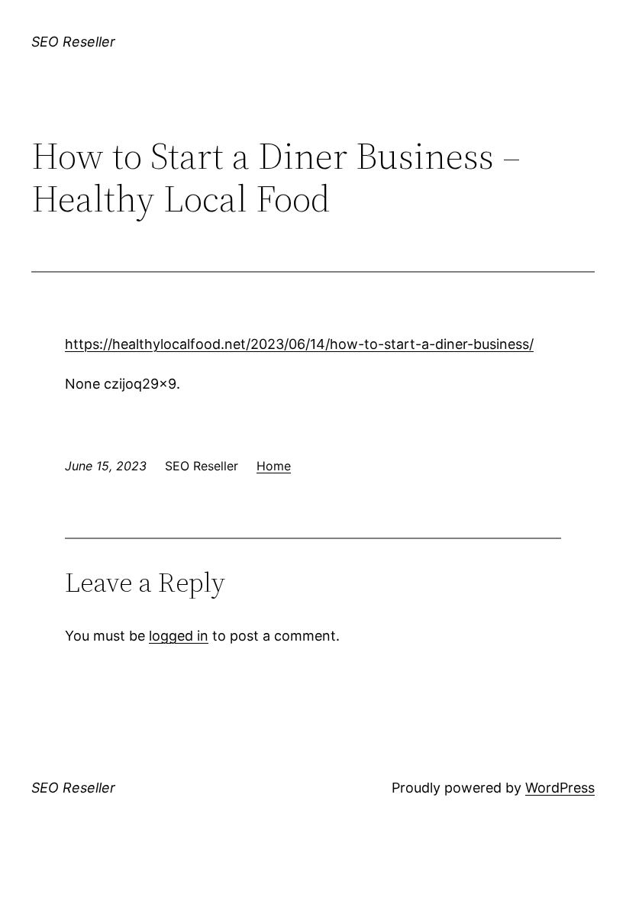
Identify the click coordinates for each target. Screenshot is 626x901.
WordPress (560, 788)
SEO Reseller (73, 42)
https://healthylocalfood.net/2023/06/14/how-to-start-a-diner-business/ (299, 344)
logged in (178, 636)
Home (274, 465)
